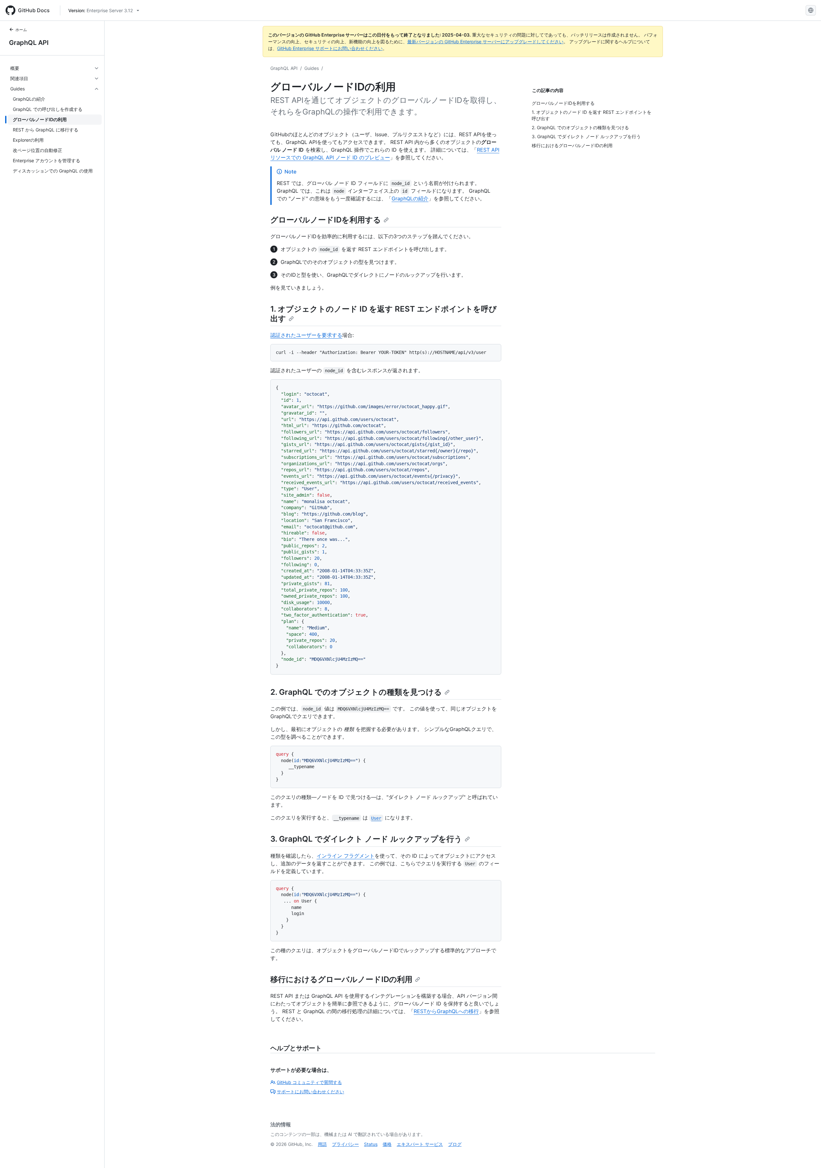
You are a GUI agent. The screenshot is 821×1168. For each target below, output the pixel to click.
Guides (311, 68)
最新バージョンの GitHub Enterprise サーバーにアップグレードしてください (485, 41)
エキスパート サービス (420, 1144)
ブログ (454, 1144)
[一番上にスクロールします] (806, 1153)
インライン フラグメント (346, 856)
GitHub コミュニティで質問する (309, 1082)
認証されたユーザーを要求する (306, 335)
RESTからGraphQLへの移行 (446, 1011)
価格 (387, 1144)
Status (370, 1144)
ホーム (21, 29)
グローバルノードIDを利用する (325, 219)
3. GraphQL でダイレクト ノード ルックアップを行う (366, 839)
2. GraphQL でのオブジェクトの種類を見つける (356, 692)
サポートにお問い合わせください (310, 1091)
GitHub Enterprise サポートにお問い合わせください (330, 48)
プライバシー (345, 1144)
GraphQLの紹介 (410, 198)
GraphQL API (29, 42)
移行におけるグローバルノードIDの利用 (341, 979)
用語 (322, 1144)
